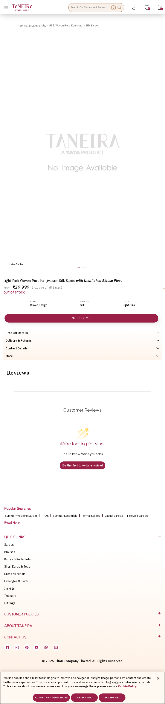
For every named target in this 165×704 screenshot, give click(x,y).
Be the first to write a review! (83, 465)
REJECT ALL (84, 697)
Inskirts (9, 588)
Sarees (9, 545)
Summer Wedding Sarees (21, 516)
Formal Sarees (91, 516)
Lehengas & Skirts (16, 581)
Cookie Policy (127, 686)
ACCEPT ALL (112, 697)
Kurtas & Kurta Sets (17, 559)
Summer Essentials (65, 516)
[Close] (158, 678)
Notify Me (81, 318)
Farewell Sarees (137, 516)
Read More (12, 522)
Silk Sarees (33, 25)
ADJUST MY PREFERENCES (51, 697)
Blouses (9, 552)
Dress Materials (15, 574)
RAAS (45, 516)
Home (21, 25)
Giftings (9, 603)
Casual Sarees (114, 516)
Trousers (10, 596)
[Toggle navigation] (7, 7)
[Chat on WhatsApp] (46, 647)
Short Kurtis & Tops (17, 567)
